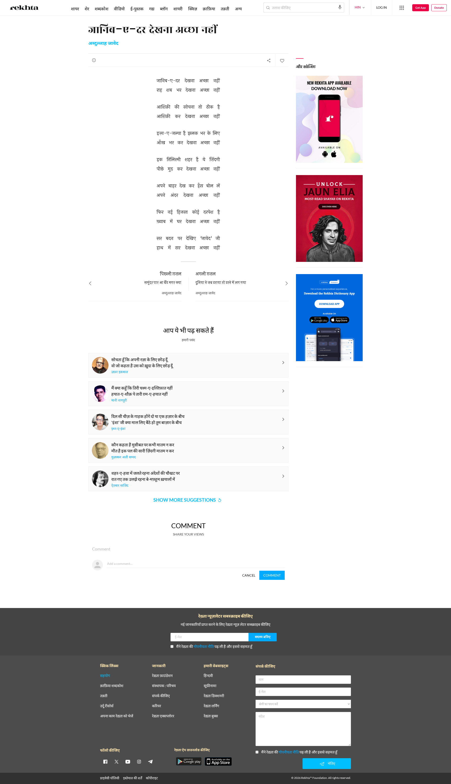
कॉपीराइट (152, 778)
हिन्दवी (208, 676)
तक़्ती (225, 8)
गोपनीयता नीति (204, 646)
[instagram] (139, 761)
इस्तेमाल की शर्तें (132, 778)
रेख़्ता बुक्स (211, 716)
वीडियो (119, 8)
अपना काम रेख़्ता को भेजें (116, 716)
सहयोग (105, 676)
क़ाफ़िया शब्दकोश (111, 686)
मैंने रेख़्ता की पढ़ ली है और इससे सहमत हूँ (214, 646)
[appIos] (218, 761)
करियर (156, 706)
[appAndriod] (188, 761)
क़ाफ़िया (209, 8)
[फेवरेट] (281, 60)
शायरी (178, 8)
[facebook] (105, 761)
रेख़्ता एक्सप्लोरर (163, 716)
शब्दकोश (101, 8)
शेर (87, 8)
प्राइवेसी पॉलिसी (109, 778)
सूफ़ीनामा (210, 686)
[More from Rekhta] (401, 7)
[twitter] (116, 761)
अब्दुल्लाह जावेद (103, 43)
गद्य (151, 8)
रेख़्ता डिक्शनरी (214, 696)
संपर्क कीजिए (161, 696)
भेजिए (331, 763)
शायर (75, 8)
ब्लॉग (164, 8)
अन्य (238, 8)
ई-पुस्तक (137, 8)
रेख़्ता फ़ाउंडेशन (162, 676)
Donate (439, 7)
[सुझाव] (94, 60)
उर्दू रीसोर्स (106, 706)
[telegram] (150, 761)
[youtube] (128, 761)
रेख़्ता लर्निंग (211, 706)
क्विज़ (192, 8)
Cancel (248, 575)
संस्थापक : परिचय (164, 686)
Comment (272, 575)
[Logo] (24, 8)
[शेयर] (268, 60)
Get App (420, 7)
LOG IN (381, 7)
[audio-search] (339, 7)
